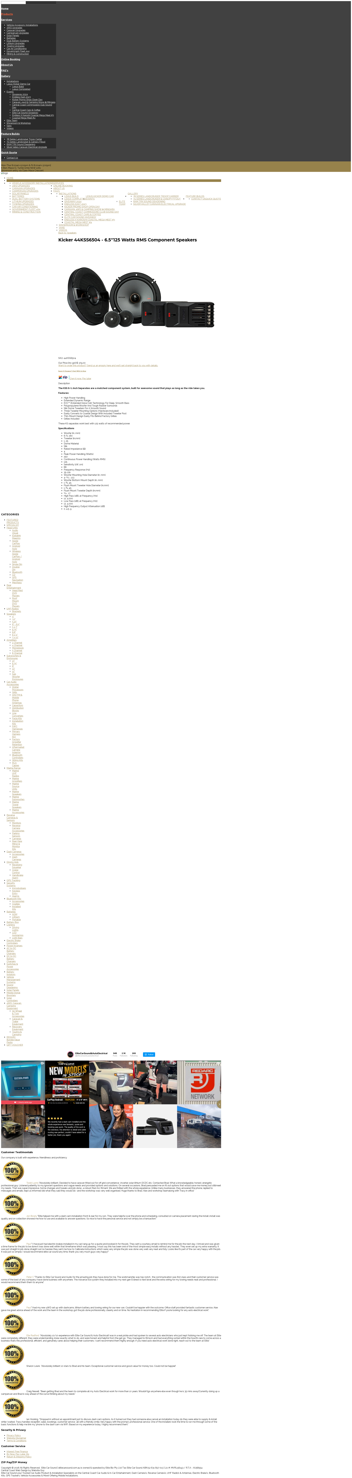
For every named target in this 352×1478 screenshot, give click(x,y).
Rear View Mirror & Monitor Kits (17, 845)
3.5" (14, 619)
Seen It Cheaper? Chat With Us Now (72, 371)
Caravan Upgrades (16, 30)
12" (13, 671)
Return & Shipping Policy (19, 1456)
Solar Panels (13, 35)
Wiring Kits (17, 760)
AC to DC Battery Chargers (11, 951)
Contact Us (12, 157)
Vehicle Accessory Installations (22, 25)
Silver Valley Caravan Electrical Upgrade (27, 147)
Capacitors (17, 705)
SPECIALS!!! (13, 525)
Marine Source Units (15, 786)
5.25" (14, 621)
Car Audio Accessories (13, 683)
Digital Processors (17, 688)
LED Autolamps (17, 934)
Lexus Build (18, 86)
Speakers (11, 614)
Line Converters (17, 714)
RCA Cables (15, 764)
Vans (9, 125)
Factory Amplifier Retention (17, 742)
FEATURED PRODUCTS (13, 521)
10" (13, 669)
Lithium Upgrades (16, 43)
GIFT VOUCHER (15, 1045)
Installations (13, 81)
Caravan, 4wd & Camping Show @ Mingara (33, 102)
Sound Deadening (12, 986)
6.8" (14, 632)
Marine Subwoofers (18, 798)
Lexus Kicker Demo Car (18, 84)
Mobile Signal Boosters (13, 994)
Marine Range (13, 768)
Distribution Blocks (18, 709)
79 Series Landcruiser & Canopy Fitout (26, 142)
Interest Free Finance (17, 1451)
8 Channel (17, 653)
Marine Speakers (16, 793)
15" (13, 661)
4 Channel (17, 645)
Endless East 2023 (21, 97)
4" (13, 616)
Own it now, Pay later (80, 378)
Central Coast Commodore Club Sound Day (91, 212)
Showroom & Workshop (19, 123)
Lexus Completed (21, 89)
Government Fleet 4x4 (18, 51)
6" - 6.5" (16, 624)
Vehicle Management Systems (13, 980)
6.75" (14, 629)
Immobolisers (19, 888)
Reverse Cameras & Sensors (12, 818)
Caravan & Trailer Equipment (17, 1021)
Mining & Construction (18, 54)
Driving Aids (13, 862)
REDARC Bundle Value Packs (13, 1040)
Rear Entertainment (14, 586)
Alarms (15, 896)
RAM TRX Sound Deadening (21, 144)
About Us (7, 64)
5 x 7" (14, 627)
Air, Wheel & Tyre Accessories (18, 1014)
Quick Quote (9, 152)
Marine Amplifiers (17, 779)
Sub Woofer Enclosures (17, 677)
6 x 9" (15, 635)
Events (10, 91)
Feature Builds (10, 133)
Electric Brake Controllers (13, 941)
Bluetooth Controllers (17, 756)
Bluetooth (17, 572)
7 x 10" (15, 637)
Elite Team (12, 120)
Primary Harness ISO (16, 734)
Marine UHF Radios (15, 773)
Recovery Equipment (17, 1028)
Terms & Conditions (16, 1440)
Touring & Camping (17, 1033)
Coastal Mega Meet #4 (23, 118)
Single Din (17, 564)
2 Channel (17, 642)
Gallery (5, 76)
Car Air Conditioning (17, 48)
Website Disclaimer (16, 1438)
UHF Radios (13, 608)
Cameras (16, 838)
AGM (14, 914)
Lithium (16, 917)
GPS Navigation (17, 578)
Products (7, 14)
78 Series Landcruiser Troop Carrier (24, 139)
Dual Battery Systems (18, 40)
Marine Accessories (18, 811)
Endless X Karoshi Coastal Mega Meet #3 (33, 115)
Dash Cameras (14, 851)
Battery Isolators (11, 973)
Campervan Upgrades (18, 33)
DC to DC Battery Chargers (11, 959)
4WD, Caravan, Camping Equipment (14, 1006)
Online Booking (10, 59)
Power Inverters (14, 945)
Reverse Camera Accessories (18, 828)
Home (5, 8)
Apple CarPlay (16, 542)
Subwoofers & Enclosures (14, 657)
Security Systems (11, 884)
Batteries (11, 38)
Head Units (12, 527)
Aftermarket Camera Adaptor (18, 750)
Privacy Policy (14, 1435)
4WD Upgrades (14, 27)
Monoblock (18, 648)
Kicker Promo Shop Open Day (27, 99)
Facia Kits (17, 718)
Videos (10, 128)
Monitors (16, 823)
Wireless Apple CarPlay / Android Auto (17, 556)
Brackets (16, 611)
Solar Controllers (12, 999)
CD (13, 574)
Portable (16, 919)
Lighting (11, 925)
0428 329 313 (8, 162)
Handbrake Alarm (17, 876)
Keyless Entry (16, 892)
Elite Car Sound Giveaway (25, 112)
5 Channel (17, 650)
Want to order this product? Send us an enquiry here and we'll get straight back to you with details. (108, 365)
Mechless (17, 582)
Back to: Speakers (67, 233)
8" (13, 666)
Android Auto (16, 547)
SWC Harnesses (17, 727)
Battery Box (13, 922)
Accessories (18, 854)
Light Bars (17, 938)
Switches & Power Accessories (13, 967)
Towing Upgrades (15, 46)
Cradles (16, 904)
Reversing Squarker (17, 866)
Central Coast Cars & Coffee (26, 110)
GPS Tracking (13, 880)
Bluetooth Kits (14, 898)
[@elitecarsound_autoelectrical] (70, 1054)
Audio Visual (15, 531)
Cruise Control (16, 871)
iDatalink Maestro (16, 537)
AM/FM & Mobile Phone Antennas (17, 699)
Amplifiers (12, 640)
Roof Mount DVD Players (16, 602)
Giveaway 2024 (20, 94)
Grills (14, 692)
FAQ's (4, 70)
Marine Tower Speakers (16, 805)
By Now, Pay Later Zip (18, 1454)
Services (6, 19)
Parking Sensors (16, 834)
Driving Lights (15, 928)
